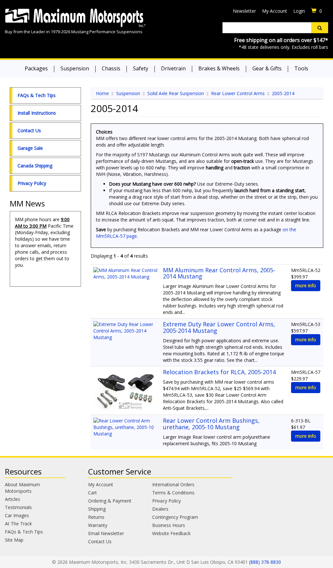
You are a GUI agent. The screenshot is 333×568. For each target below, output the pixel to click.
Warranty (97, 525)
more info (305, 285)
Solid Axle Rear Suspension (175, 93)
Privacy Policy (32, 183)
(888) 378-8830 (265, 562)
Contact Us (29, 130)
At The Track (18, 523)
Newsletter (244, 11)
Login (299, 11)
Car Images (17, 515)
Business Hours (168, 525)
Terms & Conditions (173, 493)
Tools (301, 68)
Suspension (74, 68)
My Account (274, 11)
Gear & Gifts (267, 68)
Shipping (97, 509)
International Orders (173, 484)
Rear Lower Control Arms (238, 93)
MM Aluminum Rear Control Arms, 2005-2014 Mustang (219, 273)
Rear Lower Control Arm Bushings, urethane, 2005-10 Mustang (211, 424)
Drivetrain (173, 68)
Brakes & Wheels (219, 68)
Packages (36, 68)
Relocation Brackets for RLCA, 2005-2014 (219, 372)
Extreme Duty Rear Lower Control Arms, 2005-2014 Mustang (219, 327)
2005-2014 (283, 93)
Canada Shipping (35, 166)
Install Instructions (37, 113)
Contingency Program (175, 517)
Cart (92, 493)
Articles (12, 499)
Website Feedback (171, 533)
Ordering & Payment (109, 501)
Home (102, 93)
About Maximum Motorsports (22, 487)
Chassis (111, 68)
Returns (96, 517)
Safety (140, 68)
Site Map (14, 540)
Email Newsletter (106, 533)
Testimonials (18, 507)
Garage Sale (30, 148)
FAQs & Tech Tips (37, 95)
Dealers (160, 509)
